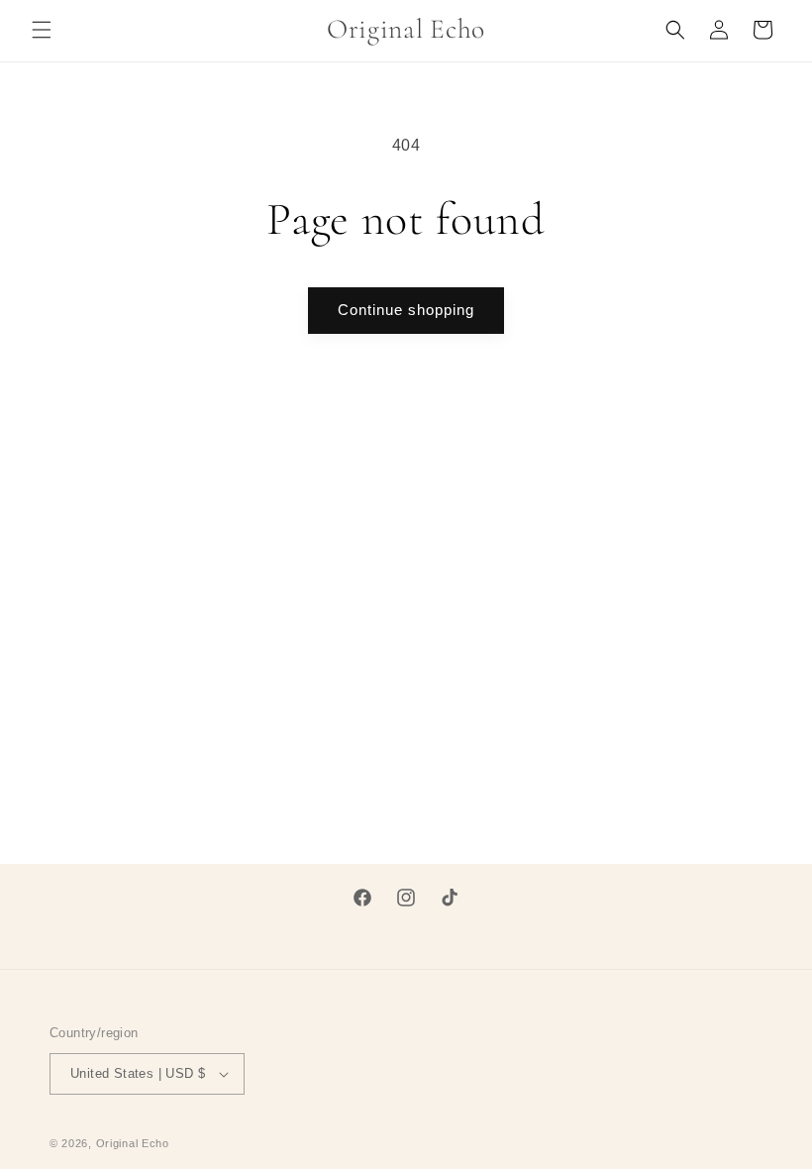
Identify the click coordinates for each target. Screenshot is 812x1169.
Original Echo (132, 1143)
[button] (41, 30)
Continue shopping (406, 309)
